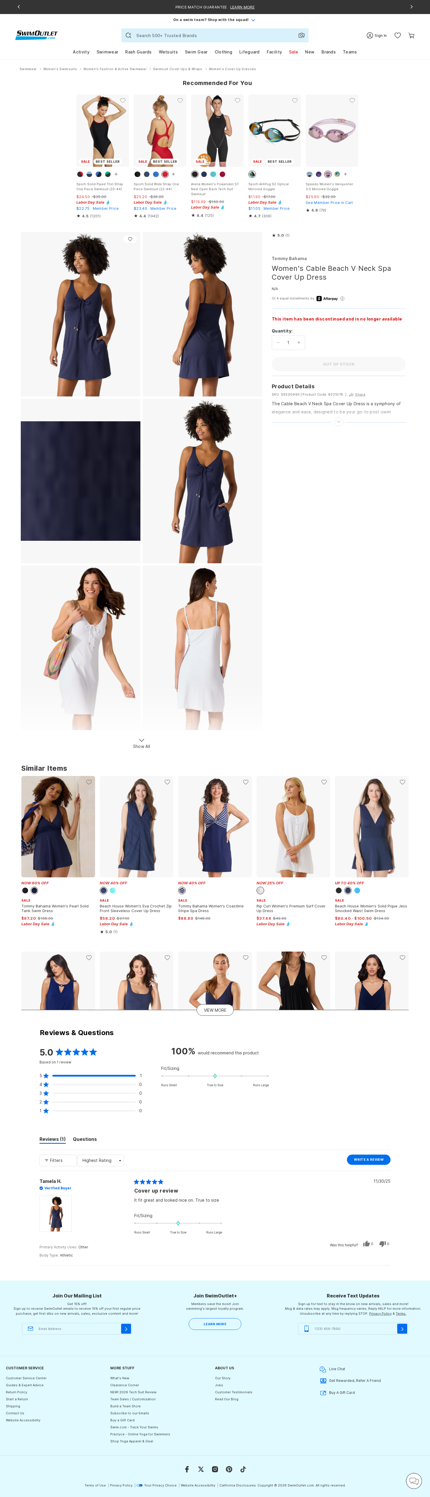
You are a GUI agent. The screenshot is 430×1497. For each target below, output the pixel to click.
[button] (281, 235)
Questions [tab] (85, 1140)
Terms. (401, 1313)
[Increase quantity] (299, 343)
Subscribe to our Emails (129, 1413)
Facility (274, 51)
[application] (414, 1481)
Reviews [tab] (52, 1140)
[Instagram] (215, 1469)
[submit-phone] (402, 1329)
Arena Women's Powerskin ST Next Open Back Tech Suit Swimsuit (215, 189)
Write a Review (372, 1161)
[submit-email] (126, 1329)
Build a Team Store (125, 1406)
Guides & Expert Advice (25, 1385)
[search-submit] (128, 35)
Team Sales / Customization (133, 1399)
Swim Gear (196, 51)
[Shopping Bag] (411, 35)
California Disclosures (237, 1485)
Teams (350, 51)
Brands (328, 51)
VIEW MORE (215, 1009)
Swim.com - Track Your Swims (134, 1427)
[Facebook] (186, 1469)
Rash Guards (138, 51)
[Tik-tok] (243, 1469)
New (309, 51)
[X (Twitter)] (200, 1469)
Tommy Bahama (289, 258)
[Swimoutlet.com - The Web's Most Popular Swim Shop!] (36, 35)
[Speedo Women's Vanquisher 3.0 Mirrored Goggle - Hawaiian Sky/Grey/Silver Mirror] (332, 130)
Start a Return (17, 1399)
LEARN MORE (215, 1324)
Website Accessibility (23, 1420)
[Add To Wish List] (130, 239)
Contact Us (15, 1413)
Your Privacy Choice (160, 1485)
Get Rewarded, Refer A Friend (355, 1380)
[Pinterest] (229, 1469)
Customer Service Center (26, 1378)
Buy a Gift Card (122, 1420)
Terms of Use (95, 1485)
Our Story (223, 1378)
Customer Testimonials (233, 1392)
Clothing (223, 51)
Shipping (13, 1406)
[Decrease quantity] (278, 343)
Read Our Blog (226, 1399)
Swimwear (107, 51)
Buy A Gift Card (342, 1392)
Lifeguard (249, 51)
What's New (119, 1378)
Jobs (219, 1385)
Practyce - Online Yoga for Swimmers (140, 1434)
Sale (293, 51)
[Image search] (302, 35)
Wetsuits (168, 51)
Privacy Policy (380, 1313)
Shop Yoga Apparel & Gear (131, 1441)
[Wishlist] (397, 35)
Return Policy (16, 1392)
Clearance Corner (124, 1385)
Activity (81, 51)
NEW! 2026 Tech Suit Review (133, 1392)
